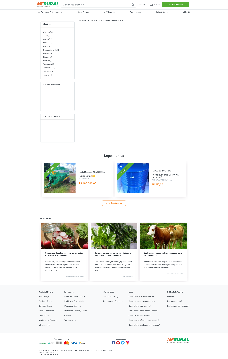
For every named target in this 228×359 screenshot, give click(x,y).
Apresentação (44, 296)
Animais (82, 21)
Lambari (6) (47, 43)
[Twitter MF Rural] (122, 342)
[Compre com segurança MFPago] (42, 343)
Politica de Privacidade (74, 301)
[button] (133, 4)
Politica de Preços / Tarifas (75, 311)
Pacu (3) (46, 46)
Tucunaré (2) (48, 75)
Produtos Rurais (45, 301)
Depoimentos (135, 12)
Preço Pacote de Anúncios (75, 296)
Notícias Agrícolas (46, 311)
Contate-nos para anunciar (178, 306)
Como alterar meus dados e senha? (143, 311)
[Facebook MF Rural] (113, 342)
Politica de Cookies (72, 306)
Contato (67, 315)
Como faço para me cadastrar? (141, 296)
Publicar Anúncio (176, 4)
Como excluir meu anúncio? (140, 315)
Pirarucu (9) (47, 61)
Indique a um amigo (111, 296)
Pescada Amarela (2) (51, 50)
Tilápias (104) (48, 71)
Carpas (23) (47, 39)
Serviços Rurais (45, 306)
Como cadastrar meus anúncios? (142, 301)
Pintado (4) (47, 53)
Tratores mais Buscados (113, 301)
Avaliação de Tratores (48, 320)
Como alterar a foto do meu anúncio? (144, 320)
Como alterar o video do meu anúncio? (144, 325)
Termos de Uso (70, 320)
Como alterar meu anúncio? (140, 306)
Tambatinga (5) (49, 68)
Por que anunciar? (174, 301)
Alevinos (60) (48, 32)
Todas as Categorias (50, 12)
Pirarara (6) (47, 57)
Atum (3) (46, 36)
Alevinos (47, 24)
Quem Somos (83, 12)
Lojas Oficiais (162, 12)
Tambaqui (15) (48, 64)
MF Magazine (109, 12)
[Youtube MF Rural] (118, 342)
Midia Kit (186, 12)
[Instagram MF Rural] (127, 342)
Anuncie (170, 296)
